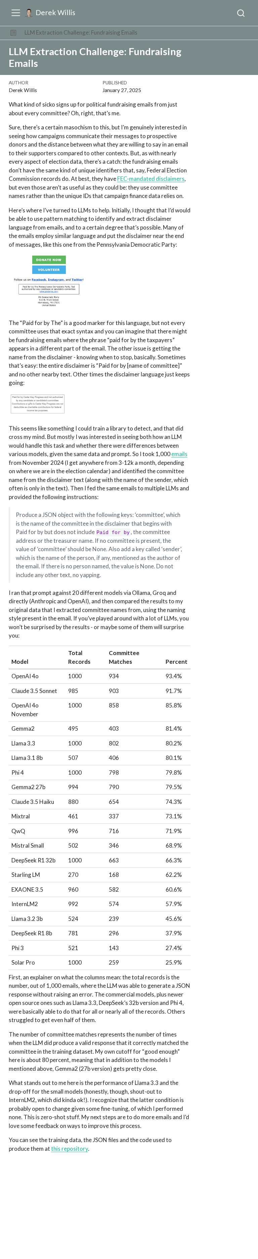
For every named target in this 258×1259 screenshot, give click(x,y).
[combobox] (241, 13)
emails (179, 453)
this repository (69, 1148)
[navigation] (198, 33)
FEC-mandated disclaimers (150, 178)
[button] (13, 33)
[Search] (240, 13)
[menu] (16, 12)
